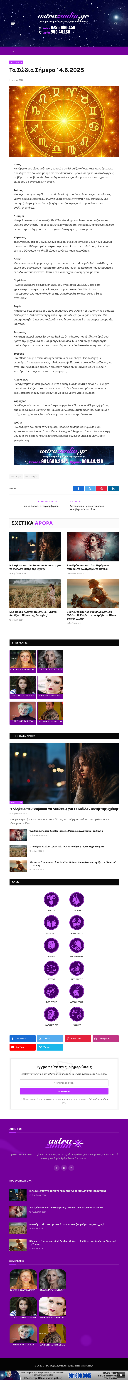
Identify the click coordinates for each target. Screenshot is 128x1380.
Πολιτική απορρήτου (98, 1099)
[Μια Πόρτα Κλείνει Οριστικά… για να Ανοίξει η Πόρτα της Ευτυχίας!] (35, 593)
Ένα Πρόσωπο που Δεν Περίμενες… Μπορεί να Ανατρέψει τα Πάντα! (89, 567)
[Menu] (13, 23)
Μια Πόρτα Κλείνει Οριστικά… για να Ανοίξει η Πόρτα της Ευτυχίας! (33, 613)
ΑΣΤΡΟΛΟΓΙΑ (16, 62)
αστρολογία (31, 476)
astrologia (16, 476)
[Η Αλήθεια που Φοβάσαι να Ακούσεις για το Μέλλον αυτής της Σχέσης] (35, 546)
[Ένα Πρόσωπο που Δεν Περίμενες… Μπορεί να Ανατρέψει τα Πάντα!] (93, 546)
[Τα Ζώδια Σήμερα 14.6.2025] (64, 121)
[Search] (115, 23)
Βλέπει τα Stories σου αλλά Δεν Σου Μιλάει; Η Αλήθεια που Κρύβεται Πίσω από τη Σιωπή (91, 615)
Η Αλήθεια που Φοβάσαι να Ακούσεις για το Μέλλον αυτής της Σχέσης (35, 567)
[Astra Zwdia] (64, 23)
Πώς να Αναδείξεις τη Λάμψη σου (40, 506)
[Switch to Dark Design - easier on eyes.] (12, 51)
